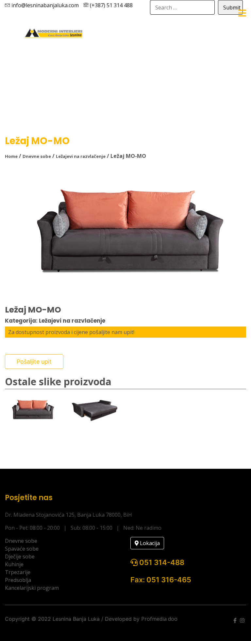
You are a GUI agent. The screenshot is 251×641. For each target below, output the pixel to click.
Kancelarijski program (32, 587)
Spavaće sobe (22, 548)
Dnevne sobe (37, 156)
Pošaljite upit (34, 361)
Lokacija (149, 543)
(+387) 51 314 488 (111, 5)
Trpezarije (17, 572)
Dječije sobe (20, 556)
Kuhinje (14, 564)
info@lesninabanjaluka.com (44, 5)
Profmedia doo (159, 618)
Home (11, 156)
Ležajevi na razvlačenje (81, 156)
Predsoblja (18, 580)
